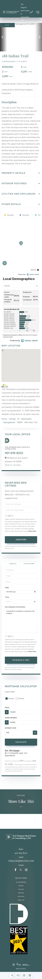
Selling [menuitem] (21, 889)
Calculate (21, 742)
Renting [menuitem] (21, 893)
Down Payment (11, 718)
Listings (12, 419)
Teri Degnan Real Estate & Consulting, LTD (25, 12)
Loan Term (10, 692)
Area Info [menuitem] (21, 896)
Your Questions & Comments (15, 607)
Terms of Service (14, 669)
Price (7, 708)
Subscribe (21, 540)
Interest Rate (10, 728)
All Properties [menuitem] (21, 882)
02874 (20, 422)
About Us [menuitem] (21, 900)
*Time (7, 597)
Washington (26, 419)
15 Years (21, 698)
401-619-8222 (14, 453)
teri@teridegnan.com (21, 860)
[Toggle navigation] (37, 12)
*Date (7, 588)
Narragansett (9, 422)
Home (4, 419)
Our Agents (17, 465)
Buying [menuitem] (21, 886)
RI (18, 419)
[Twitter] (21, 869)
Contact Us (8, 465)
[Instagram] (26, 869)
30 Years (11, 698)
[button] (3, 37)
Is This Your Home (29, 563)
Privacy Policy (32, 531)
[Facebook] (15, 869)
